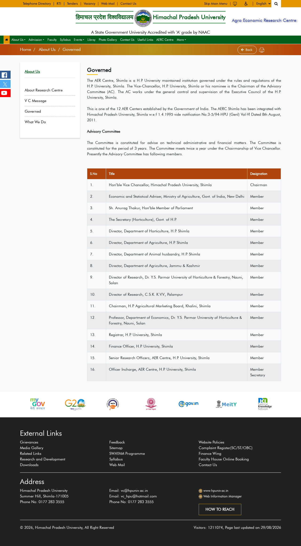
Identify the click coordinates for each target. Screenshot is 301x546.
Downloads (29, 465)
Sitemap (116, 448)
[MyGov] (33, 404)
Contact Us (128, 3)
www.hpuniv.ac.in (215, 491)
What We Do (35, 122)
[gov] (184, 404)
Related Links (30, 453)
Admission (35, 39)
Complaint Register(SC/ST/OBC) (226, 448)
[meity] (222, 404)
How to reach (220, 509)
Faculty (52, 39)
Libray (91, 39)
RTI (59, 3)
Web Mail (108, 3)
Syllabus (65, 39)
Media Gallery (31, 448)
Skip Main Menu (215, 3)
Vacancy (89, 3)
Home (25, 49)
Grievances (29, 442)
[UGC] (146, 404)
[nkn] (260, 404)
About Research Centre (44, 90)
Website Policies (211, 442)
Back (249, 50)
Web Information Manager (222, 496)
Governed (33, 111)
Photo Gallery (108, 39)
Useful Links (145, 39)
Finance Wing (210, 453)
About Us (17, 39)
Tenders (72, 3)
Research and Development (42, 459)
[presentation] (17, 420)
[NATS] (108, 404)
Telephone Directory (37, 3)
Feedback (117, 442)
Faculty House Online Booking (224, 459)
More (180, 39)
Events (78, 39)
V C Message (35, 101)
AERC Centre (165, 39)
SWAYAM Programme (127, 453)
